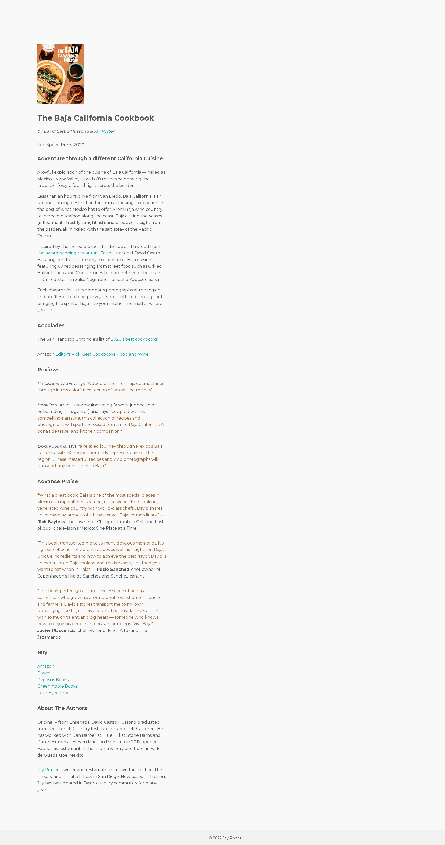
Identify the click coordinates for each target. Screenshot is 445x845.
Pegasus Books (53, 679)
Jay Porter (104, 131)
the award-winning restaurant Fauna (75, 252)
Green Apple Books (57, 686)
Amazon (45, 666)
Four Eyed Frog (53, 692)
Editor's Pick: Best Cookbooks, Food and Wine (102, 354)
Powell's (45, 673)
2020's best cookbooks (134, 339)
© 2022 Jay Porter (225, 838)
